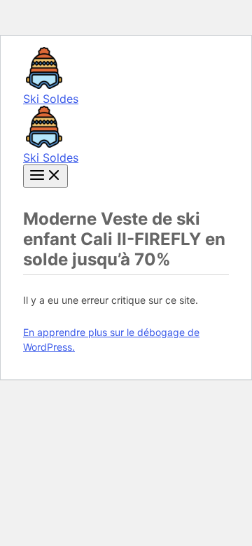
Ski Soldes (50, 99)
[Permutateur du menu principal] (45, 176)
